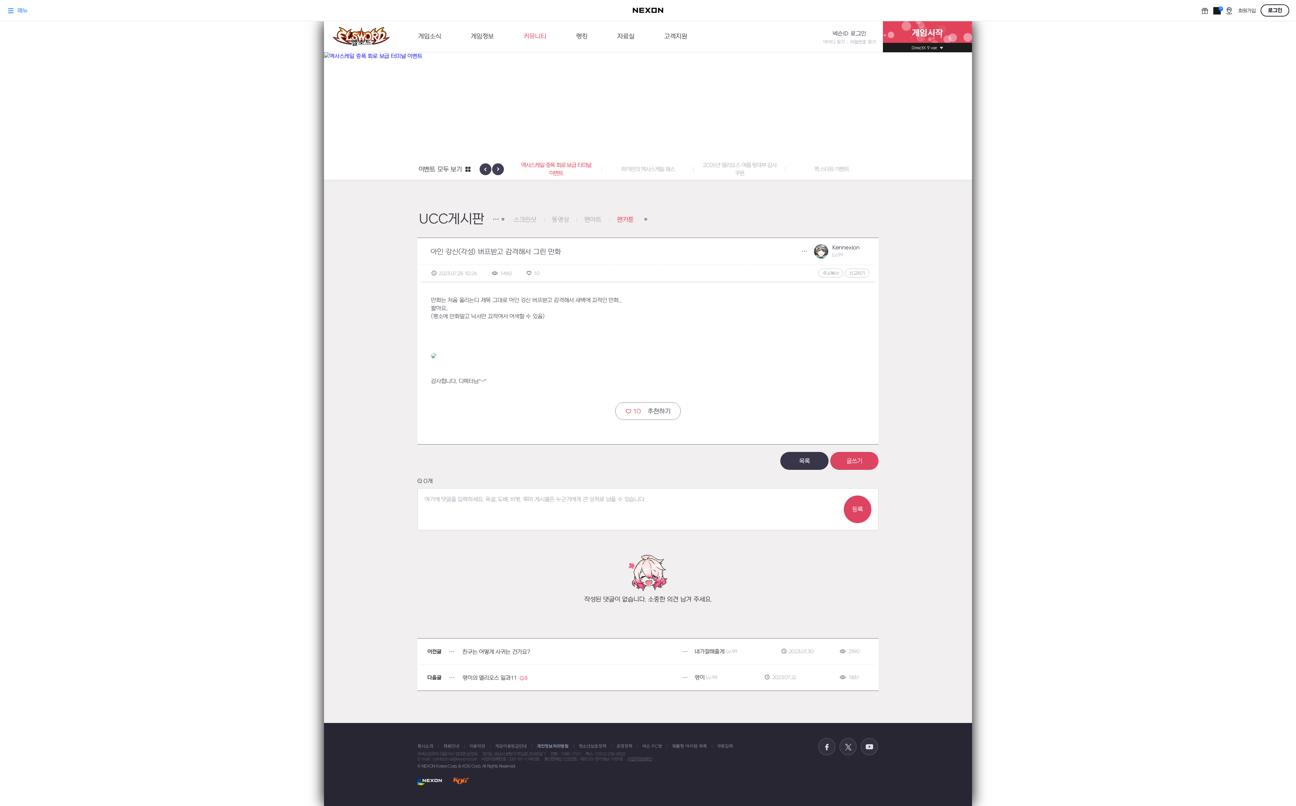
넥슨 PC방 (652, 746)
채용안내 (451, 746)
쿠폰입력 (725, 746)
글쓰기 (854, 461)
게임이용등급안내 (511, 746)
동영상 (560, 219)
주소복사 (831, 273)
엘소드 (361, 36)
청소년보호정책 (592, 746)
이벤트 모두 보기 (440, 169)
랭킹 (582, 36)
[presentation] (485, 169)
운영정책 (624, 746)
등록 (857, 509)
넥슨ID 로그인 (849, 34)
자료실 (625, 36)
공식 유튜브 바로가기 (869, 747)
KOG (461, 781)
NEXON (429, 781)
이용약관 (477, 746)
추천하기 (652, 411)
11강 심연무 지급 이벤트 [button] (831, 169)
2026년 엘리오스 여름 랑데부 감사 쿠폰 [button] (648, 169)
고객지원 (675, 36)
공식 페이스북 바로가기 (827, 747)
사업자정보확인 (639, 759)
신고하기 (857, 273)
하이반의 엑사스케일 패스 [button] (556, 169)
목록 (804, 461)
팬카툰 (625, 219)
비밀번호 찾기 (863, 42)
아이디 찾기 (834, 42)
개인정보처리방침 (553, 746)
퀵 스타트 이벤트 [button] (739, 169)
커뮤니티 (534, 36)
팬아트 (592, 219)
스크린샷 (525, 219)
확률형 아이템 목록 (689, 746)
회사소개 (425, 746)
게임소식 (429, 36)
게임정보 (482, 36)
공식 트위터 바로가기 (848, 747)
